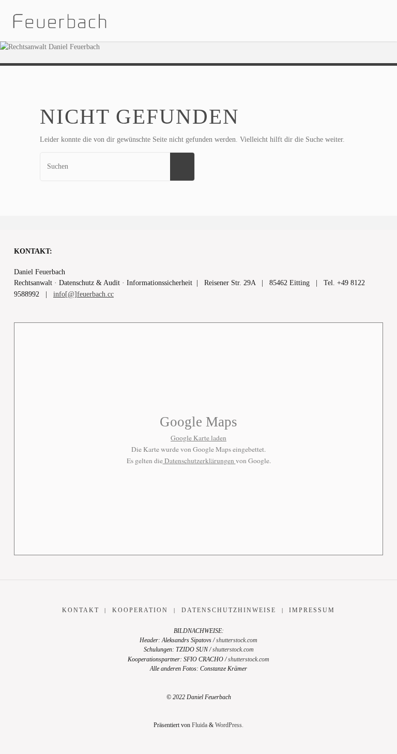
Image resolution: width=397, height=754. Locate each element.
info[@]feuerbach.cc (83, 294)
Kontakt (80, 610)
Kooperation (140, 610)
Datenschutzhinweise (228, 610)
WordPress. (229, 725)
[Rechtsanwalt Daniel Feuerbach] (60, 20)
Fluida (198, 725)
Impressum (312, 610)
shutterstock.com (236, 640)
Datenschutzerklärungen (199, 460)
